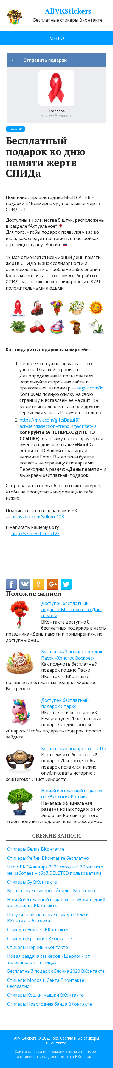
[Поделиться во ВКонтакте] (24, 584)
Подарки (15, 129)
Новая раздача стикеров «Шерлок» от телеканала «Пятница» (48, 959)
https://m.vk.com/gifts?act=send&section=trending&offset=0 (57, 423)
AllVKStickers (68, 11)
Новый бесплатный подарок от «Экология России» (72, 794)
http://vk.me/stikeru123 (35, 533)
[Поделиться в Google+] (52, 584)
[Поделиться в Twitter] (66, 584)
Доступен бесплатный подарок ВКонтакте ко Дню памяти (71, 609)
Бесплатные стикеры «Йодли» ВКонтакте (52, 891)
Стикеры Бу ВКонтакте (32, 882)
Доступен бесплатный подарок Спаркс (65, 703)
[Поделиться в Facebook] (11, 584)
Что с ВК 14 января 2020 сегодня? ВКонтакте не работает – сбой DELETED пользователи (55, 870)
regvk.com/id (90, 388)
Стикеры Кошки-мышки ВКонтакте (45, 995)
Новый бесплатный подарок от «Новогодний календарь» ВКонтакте (56, 903)
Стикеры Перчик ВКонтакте (37, 947)
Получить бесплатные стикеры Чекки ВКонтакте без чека (48, 917)
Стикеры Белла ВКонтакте (35, 849)
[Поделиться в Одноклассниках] (38, 584)
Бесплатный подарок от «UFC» (74, 749)
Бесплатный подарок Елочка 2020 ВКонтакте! (56, 971)
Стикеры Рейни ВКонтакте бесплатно (48, 858)
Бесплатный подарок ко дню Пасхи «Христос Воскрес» (72, 655)
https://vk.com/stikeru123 (37, 517)
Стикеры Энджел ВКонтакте (37, 929)
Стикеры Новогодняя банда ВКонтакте (49, 1004)
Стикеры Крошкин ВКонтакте (39, 939)
